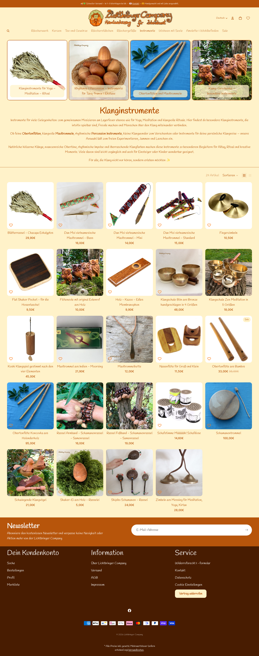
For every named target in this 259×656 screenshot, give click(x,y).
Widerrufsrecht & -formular (192, 563)
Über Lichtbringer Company (108, 563)
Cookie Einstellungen (188, 585)
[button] (230, 175)
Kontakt (135, 3)
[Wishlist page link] (248, 18)
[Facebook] (129, 610)
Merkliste (13, 585)
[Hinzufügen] (48, 223)
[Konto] (232, 18)
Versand (96, 570)
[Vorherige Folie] (62, 205)
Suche (11, 563)
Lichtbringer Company (133, 634)
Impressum (97, 585)
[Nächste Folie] (98, 205)
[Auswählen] (98, 290)
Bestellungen (15, 570)
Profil (10, 578)
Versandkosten (136, 650)
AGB (94, 578)
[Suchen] (8, 31)
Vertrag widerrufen (190, 594)
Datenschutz (183, 578)
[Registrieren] (246, 530)
